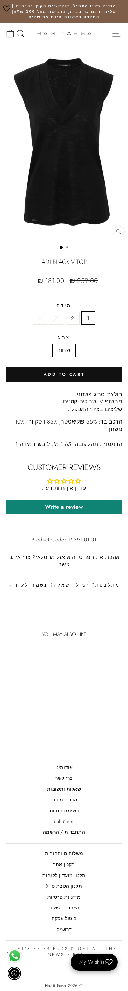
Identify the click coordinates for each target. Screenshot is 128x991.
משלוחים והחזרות (64, 853)
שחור (64, 350)
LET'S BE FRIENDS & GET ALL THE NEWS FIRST (66, 951)
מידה (64, 306)
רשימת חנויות (64, 810)
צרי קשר (64, 778)
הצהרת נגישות (64, 907)
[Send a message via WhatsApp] (15, 956)
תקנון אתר (64, 864)
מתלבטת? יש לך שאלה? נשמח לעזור (66, 585)
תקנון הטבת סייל (64, 886)
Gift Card (64, 821)
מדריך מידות (63, 799)
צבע (64, 338)
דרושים (64, 929)
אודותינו (64, 767)
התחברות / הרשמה (64, 832)
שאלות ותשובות (64, 789)
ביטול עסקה (64, 918)
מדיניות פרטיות (64, 897)
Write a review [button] (64, 507)
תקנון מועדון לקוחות (63, 875)
